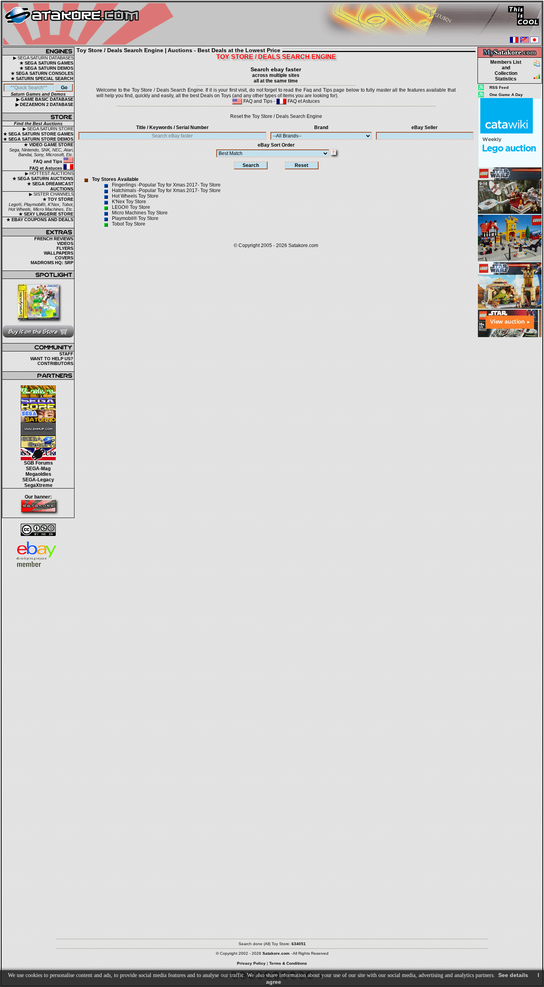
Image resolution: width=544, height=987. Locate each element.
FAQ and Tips (48, 161)
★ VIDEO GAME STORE (48, 144)
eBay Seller (424, 127)
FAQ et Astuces (46, 168)
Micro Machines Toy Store (140, 213)
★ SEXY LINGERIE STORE (46, 214)
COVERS (64, 257)
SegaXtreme (38, 485)
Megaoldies (38, 474)
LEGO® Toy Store (131, 207)
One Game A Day (506, 94)
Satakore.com (303, 245)
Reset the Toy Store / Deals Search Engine (276, 116)
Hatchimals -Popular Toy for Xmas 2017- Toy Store (166, 190)
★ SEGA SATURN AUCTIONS (42, 178)
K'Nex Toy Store (129, 201)
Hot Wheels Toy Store (135, 196)
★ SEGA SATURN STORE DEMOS (38, 139)
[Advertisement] (510, 457)
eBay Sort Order (276, 145)
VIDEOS (65, 243)
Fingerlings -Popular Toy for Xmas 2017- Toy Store (166, 185)
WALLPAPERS (58, 253)
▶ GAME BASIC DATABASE (44, 99)
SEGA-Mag (38, 468)
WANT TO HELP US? (51, 358)
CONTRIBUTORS (55, 363)
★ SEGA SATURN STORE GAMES (38, 133)
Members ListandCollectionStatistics (505, 70)
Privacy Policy (251, 963)
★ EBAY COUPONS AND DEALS (39, 219)
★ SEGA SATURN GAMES (46, 63)
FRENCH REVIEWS (53, 238)
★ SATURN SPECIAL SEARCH (42, 78)
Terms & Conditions (288, 963)
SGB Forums (38, 463)
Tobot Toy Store (128, 224)
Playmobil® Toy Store (135, 218)
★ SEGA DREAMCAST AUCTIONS (50, 186)
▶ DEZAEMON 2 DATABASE (44, 104)
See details (513, 975)
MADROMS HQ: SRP (52, 262)
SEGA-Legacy (38, 480)
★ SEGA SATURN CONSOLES (42, 73)
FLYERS (65, 248)
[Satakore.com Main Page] (90, 24)
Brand (321, 127)
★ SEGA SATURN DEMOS (46, 68)
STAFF (66, 353)
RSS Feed (499, 87)
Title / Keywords (172, 127)
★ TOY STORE (58, 199)
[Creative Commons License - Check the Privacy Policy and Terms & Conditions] (38, 530)
